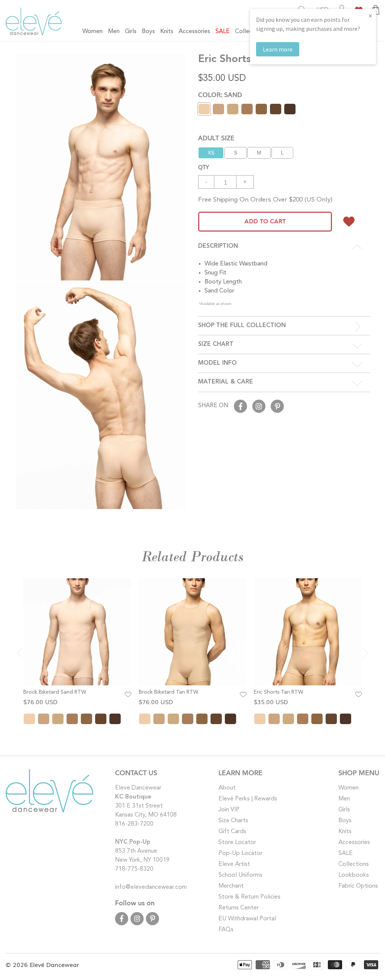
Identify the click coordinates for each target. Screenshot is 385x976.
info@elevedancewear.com (151, 887)
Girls (344, 810)
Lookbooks (353, 875)
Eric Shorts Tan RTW (278, 692)
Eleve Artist (234, 864)
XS (211, 153)
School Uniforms (240, 875)
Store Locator (237, 843)
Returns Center (238, 908)
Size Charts (233, 821)
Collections (353, 864)
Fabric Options (358, 886)
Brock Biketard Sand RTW (54, 692)
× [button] (370, 15)
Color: (220, 94)
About (227, 788)
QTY (203, 166)
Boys (345, 821)
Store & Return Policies (249, 897)
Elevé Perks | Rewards (247, 799)
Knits (345, 832)
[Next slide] (365, 652)
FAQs (225, 930)
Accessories (354, 843)
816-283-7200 (134, 824)
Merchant (231, 886)
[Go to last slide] (19, 652)
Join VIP (228, 810)
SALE (345, 853)
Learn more (278, 49)
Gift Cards (232, 832)
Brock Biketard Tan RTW (168, 692)
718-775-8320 (134, 869)
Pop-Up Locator (240, 853)
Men (344, 799)
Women (348, 788)
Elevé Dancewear (54, 964)
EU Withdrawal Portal (247, 919)
